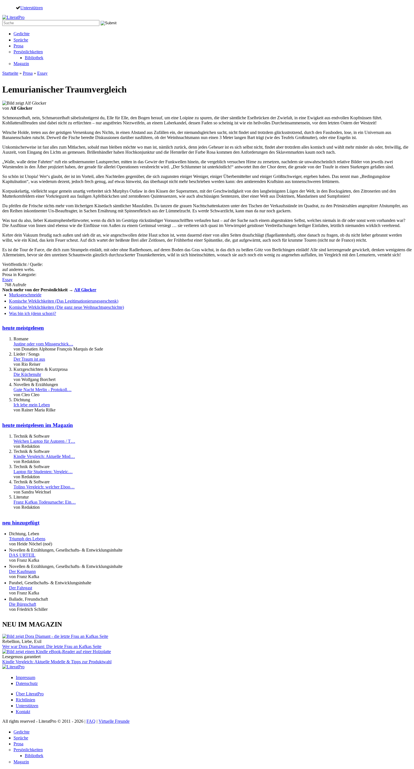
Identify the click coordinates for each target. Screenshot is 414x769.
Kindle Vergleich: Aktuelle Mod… (44, 456)
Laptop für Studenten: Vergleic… (43, 471)
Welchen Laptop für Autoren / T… (44, 441)
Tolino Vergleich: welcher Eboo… (44, 486)
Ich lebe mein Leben (32, 404)
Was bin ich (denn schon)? (32, 313)
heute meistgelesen (23, 328)
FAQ (90, 721)
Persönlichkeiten (28, 51)
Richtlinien (25, 699)
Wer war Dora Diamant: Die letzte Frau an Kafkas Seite (51, 646)
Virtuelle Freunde (114, 721)
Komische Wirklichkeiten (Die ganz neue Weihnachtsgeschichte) (66, 307)
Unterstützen (31, 7)
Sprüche (21, 40)
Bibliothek (34, 57)
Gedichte (22, 33)
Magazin (21, 63)
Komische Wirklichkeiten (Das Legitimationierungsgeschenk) (63, 301)
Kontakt (23, 711)
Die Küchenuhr (27, 374)
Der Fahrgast (20, 587)
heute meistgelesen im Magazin (37, 425)
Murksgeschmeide (25, 294)
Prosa (18, 45)
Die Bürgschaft (22, 604)
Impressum (25, 677)
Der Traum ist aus (29, 359)
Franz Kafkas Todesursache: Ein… (45, 502)
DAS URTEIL (22, 555)
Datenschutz (27, 683)
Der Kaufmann (22, 571)
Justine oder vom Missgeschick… (43, 343)
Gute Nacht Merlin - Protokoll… (43, 389)
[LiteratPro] (13, 17)
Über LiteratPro (30, 693)
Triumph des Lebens (27, 538)
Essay (42, 73)
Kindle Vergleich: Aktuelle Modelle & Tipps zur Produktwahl (57, 661)
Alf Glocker (85, 289)
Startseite (10, 73)
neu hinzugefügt (20, 523)
